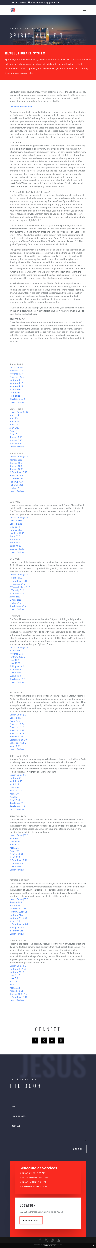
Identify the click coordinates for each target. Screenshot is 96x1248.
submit (78, 1148)
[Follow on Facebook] (35, 1040)
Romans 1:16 (16, 437)
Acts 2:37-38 (16, 790)
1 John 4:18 (15, 675)
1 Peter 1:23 (15, 866)
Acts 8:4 (13, 981)
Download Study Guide (21, 106)
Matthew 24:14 (17, 972)
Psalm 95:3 (15, 536)
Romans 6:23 (16, 443)
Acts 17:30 (15, 800)
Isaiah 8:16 (15, 905)
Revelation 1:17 (17, 678)
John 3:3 (14, 418)
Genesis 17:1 (16, 523)
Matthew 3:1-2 (17, 778)
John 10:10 (15, 424)
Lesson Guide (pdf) (19, 412)
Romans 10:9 (16, 462)
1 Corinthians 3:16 (18, 581)
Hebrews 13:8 (16, 484)
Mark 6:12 (14, 784)
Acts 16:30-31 (16, 854)
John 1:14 (14, 415)
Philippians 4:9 (17, 927)
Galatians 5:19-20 (18, 739)
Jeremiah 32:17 (17, 548)
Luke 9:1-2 (15, 975)
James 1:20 (15, 746)
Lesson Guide (16, 367)
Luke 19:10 (15, 841)
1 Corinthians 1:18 (18, 997)
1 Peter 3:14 (15, 672)
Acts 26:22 (15, 987)
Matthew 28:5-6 (17, 656)
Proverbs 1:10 (16, 370)
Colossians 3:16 (17, 584)
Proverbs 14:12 (17, 376)
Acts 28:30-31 (16, 990)
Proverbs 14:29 (17, 724)
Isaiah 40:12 (16, 545)
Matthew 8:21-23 (18, 908)
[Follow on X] (44, 1040)
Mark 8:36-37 (16, 389)
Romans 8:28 (16, 459)
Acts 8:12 (14, 984)
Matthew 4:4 (16, 380)
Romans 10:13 (17, 466)
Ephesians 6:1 (16, 475)
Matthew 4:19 (16, 386)
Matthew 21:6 (16, 915)
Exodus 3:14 (16, 526)
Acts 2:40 (14, 850)
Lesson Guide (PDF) (19, 456)
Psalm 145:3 (16, 542)
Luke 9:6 (14, 978)
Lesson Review (17, 402)
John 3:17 (14, 844)
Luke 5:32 (14, 787)
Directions (31, 1220)
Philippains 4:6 (17, 666)
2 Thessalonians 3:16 (20, 587)
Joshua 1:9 (15, 650)
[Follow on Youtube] (52, 1040)
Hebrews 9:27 (16, 481)
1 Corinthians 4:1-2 (19, 924)
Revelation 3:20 (17, 398)
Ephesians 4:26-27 (19, 742)
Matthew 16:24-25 (18, 911)
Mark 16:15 (15, 395)
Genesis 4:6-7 (16, 717)
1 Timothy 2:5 (16, 478)
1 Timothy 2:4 (16, 863)
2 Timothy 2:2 (16, 930)
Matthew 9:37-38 (18, 968)
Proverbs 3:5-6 (17, 373)
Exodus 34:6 (16, 530)
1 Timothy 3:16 (17, 590)
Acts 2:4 (13, 430)
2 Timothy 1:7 (16, 669)
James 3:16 (15, 596)
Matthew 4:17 (16, 383)
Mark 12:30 (15, 392)
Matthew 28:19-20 (18, 918)
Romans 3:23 (16, 440)
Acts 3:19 (14, 793)
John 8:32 (14, 421)
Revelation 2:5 (17, 803)
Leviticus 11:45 (17, 533)
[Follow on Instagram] (61, 1040)
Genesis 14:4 (16, 902)
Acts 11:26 (15, 921)
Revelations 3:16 (18, 606)
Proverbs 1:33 (16, 653)
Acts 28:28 (15, 857)
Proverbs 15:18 (17, 727)
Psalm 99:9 (15, 539)
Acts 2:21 (14, 847)
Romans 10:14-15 (18, 994)
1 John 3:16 (15, 602)
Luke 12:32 (15, 663)
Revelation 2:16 (17, 806)
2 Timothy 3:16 (17, 593)
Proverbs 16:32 (17, 730)
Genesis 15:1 (16, 520)
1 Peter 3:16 (15, 599)
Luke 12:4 (14, 660)
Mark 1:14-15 (16, 781)
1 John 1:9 (15, 488)
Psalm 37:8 (15, 720)
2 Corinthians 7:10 (18, 860)
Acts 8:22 (14, 796)
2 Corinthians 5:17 (18, 472)
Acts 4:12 (14, 434)
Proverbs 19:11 (17, 733)
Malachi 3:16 (16, 577)
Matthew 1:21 (16, 838)
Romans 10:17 (17, 469)
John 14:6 (15, 427)
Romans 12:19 (17, 736)
